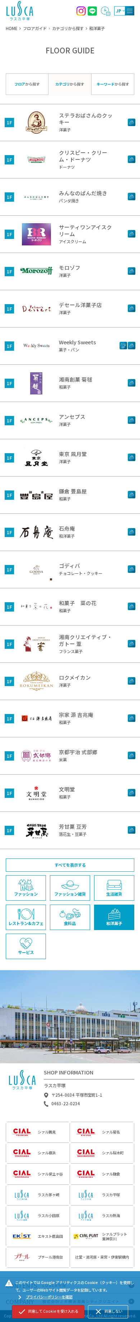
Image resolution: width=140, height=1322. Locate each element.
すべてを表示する (70, 865)
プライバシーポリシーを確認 (44, 1297)
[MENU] (129, 10)
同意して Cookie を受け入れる (48, 1311)
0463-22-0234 (65, 1103)
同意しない (108, 1311)
